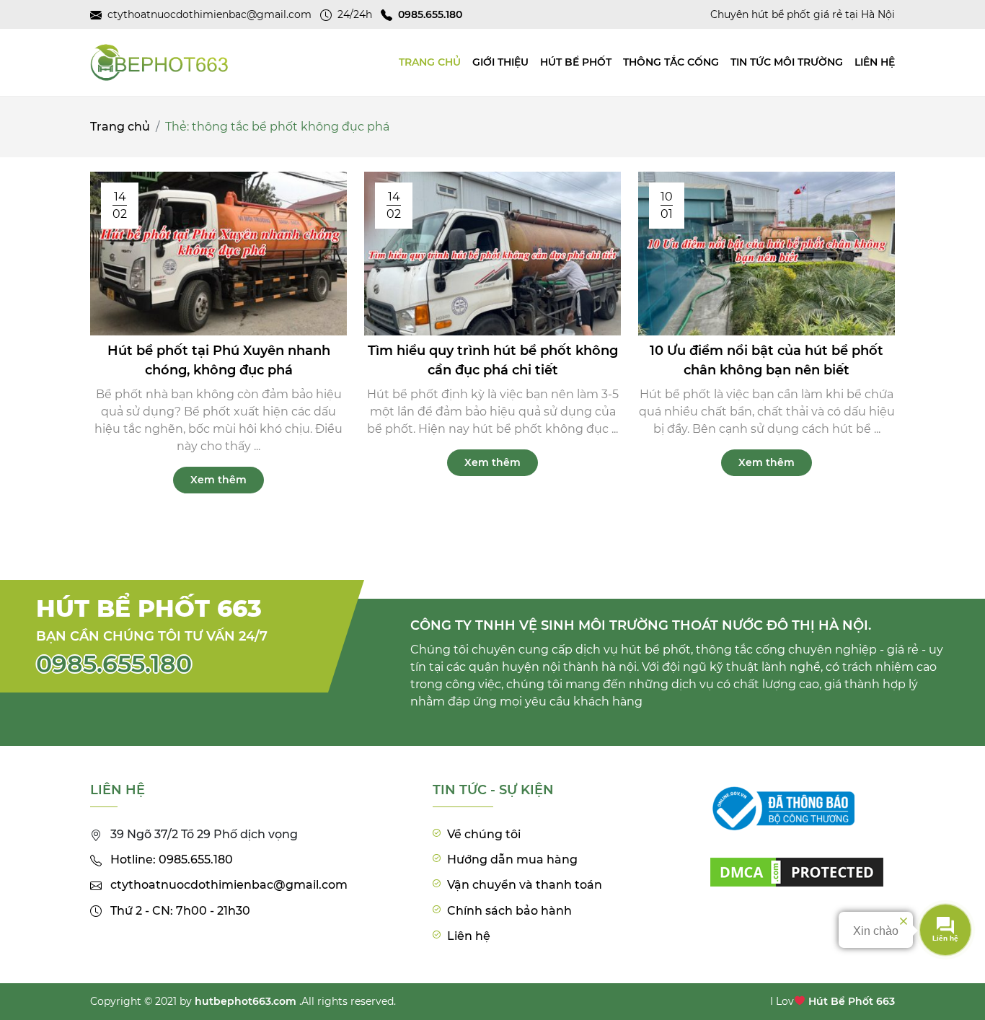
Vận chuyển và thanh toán (524, 885)
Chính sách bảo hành (509, 911)
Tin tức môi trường (786, 62)
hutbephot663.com (245, 1001)
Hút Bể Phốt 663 (851, 1001)
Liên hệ (874, 62)
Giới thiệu (500, 62)
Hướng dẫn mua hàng (512, 859)
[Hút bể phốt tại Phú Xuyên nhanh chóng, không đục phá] (218, 253)
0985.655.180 (114, 663)
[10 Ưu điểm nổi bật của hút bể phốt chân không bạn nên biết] (766, 253)
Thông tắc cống (671, 62)
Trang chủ (120, 126)
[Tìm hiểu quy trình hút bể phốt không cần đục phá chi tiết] (492, 253)
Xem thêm (218, 479)
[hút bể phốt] (797, 862)
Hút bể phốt (575, 62)
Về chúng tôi (484, 834)
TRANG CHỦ (430, 62)
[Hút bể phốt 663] (159, 62)
